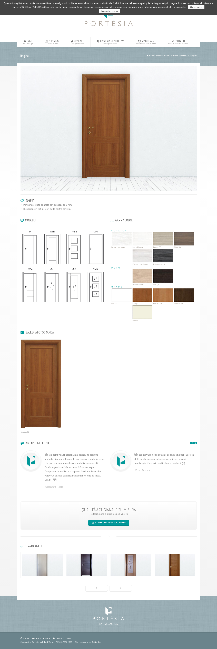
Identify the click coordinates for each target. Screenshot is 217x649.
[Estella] (174, 572)
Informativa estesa (109, 11)
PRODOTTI (77, 42)
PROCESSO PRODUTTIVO (112, 42)
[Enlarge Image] (108, 66)
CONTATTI (178, 42)
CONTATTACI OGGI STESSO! (110, 522)
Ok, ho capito (196, 7)
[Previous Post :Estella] (96, 588)
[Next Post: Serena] (121, 588)
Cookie (68, 638)
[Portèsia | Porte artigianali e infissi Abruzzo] (108, 27)
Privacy (58, 638)
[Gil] (86, 572)
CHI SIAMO (52, 42)
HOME (28, 42)
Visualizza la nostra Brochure (36, 638)
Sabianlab (96, 642)
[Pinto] (130, 572)
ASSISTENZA (146, 42)
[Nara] (42, 572)
